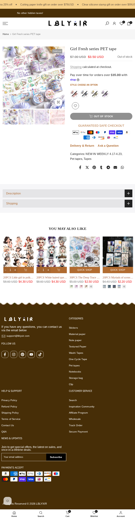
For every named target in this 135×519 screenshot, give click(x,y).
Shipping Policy (10, 412)
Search (73, 400)
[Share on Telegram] (108, 167)
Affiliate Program (78, 412)
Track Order (76, 425)
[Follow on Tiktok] (40, 354)
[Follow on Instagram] (13, 354)
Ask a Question (108, 145)
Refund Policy (9, 406)
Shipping (76, 66)
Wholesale (75, 419)
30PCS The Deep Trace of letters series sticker (94, 277)
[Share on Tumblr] (101, 167)
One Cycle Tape (78, 359)
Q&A (4, 431)
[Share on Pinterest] (94, 167)
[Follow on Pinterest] (22, 354)
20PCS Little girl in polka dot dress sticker (26, 277)
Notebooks (75, 371)
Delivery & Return (82, 145)
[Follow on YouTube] (31, 354)
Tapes (87, 158)
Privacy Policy (9, 400)
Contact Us (7, 425)
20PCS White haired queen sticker (55, 277)
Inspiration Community (82, 406)
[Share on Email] (115, 167)
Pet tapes (76, 158)
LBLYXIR (41, 503)
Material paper (77, 334)
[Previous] (8, 77)
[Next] (58, 77)
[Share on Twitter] (87, 167)
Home (6, 34)
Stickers (73, 327)
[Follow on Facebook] (4, 354)
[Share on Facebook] (80, 167)
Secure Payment (78, 431)
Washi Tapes (76, 352)
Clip (71, 384)
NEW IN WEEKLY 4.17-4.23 (104, 153)
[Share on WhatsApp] (122, 167)
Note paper (75, 340)
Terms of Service (11, 419)
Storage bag (76, 378)
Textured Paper (77, 346)
